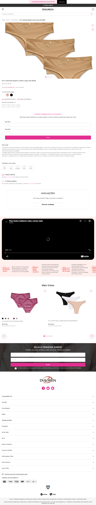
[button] (4, 105)
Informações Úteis (7, 456)
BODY (3, 414)
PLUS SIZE (5, 432)
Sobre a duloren (7, 444)
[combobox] (48, 14)
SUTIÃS (4, 402)
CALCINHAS (6, 408)
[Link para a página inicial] (4, 20)
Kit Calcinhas (14, 20)
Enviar (48, 364)
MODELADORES (7, 420)
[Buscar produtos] (92, 14)
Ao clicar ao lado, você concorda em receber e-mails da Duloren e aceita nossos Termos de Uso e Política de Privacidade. (49, 368)
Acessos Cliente (7, 450)
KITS (7, 20)
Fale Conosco (6, 462)
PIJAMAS (5, 426)
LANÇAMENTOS (7, 396)
